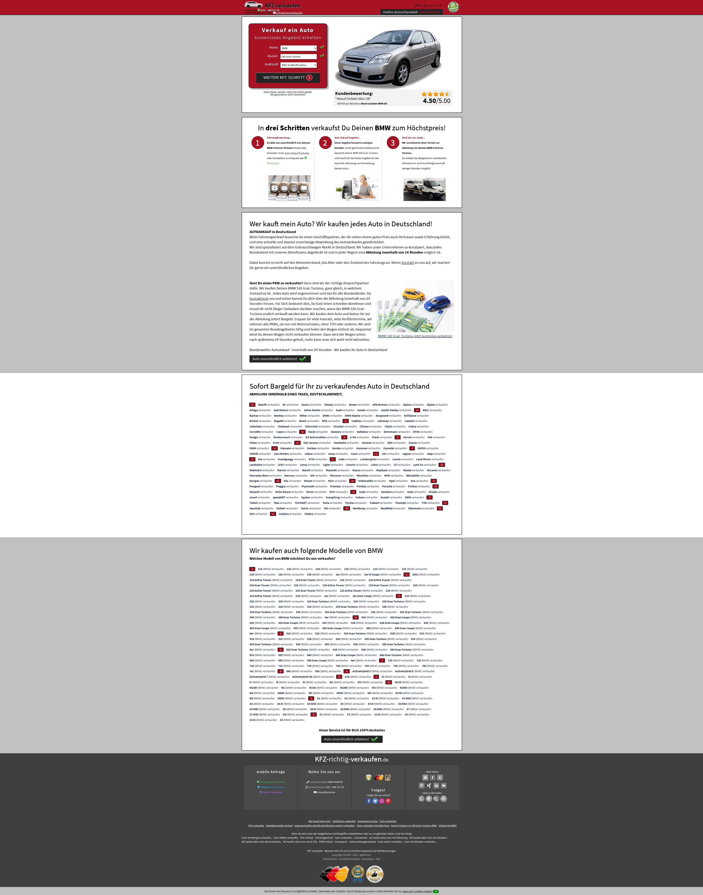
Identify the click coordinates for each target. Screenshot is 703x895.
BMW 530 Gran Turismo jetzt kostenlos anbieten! (415, 336)
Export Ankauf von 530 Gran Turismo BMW (414, 825)
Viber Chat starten (272, 792)
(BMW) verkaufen (271, 569)
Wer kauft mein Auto (319, 821)
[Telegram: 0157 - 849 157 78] (259, 787)
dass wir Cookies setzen (417, 891)
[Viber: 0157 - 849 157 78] (261, 792)
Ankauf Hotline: (316, 787)
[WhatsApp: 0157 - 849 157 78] (259, 10)
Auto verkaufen (388, 821)
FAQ (378, 859)
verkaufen (269, 404)
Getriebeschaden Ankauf (279, 825)
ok (436, 891)
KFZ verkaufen (282, 5)
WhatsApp (272, 163)
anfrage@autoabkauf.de (289, 12)
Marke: (273, 47)
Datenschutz (330, 859)
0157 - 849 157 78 (270, 10)
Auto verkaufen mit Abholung (373, 825)
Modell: (272, 56)
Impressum (368, 859)
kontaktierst (259, 298)
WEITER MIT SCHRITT (286, 77)
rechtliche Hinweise (349, 859)
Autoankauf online (368, 821)
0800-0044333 (335, 782)
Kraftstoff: (271, 64)
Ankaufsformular (326, 792)
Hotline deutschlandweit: (411, 12)
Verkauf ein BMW (448, 825)
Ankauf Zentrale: (318, 782)
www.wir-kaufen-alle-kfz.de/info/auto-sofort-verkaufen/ (325, 825)
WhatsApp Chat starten (272, 782)
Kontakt (408, 262)
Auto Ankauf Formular (297, 153)
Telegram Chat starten (273, 787)
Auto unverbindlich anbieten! (274, 358)
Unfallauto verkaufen (344, 821)
